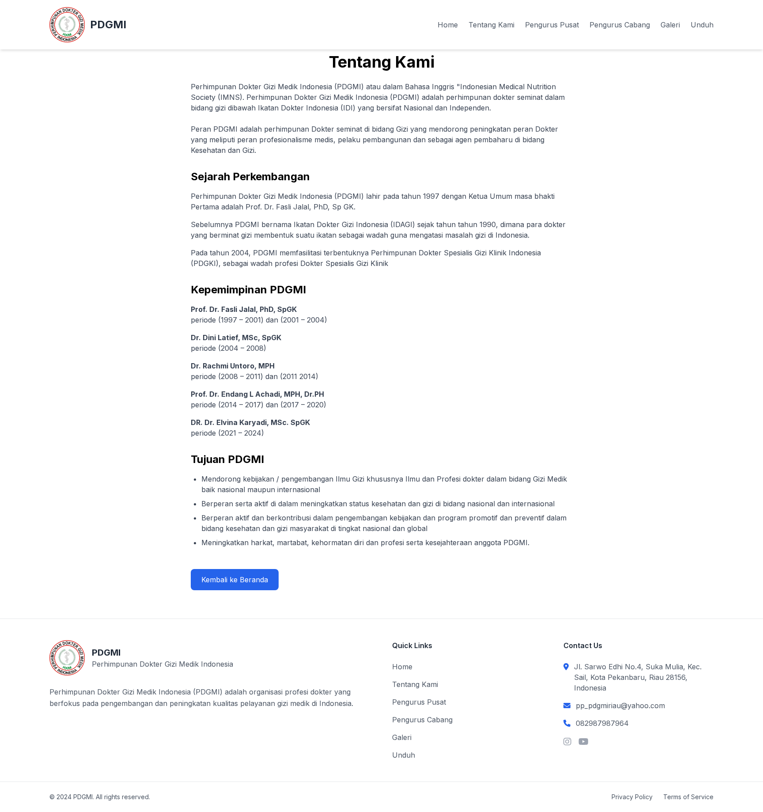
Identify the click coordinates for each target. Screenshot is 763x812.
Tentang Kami (491, 24)
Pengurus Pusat (552, 24)
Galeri (670, 24)
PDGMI (108, 24)
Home (448, 24)
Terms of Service (688, 797)
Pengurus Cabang (619, 24)
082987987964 (602, 723)
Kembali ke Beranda (234, 579)
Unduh (702, 24)
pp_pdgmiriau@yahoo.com (620, 705)
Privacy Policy (632, 797)
